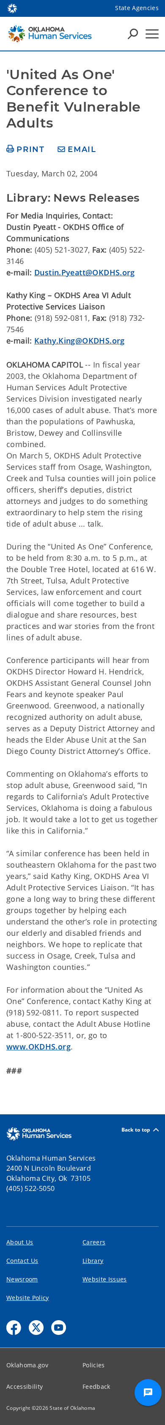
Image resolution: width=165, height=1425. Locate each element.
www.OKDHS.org (38, 1046)
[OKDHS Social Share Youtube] (58, 1327)
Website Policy (27, 1298)
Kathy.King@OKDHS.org (79, 341)
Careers (93, 1242)
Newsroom (22, 1279)
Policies (93, 1365)
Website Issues (104, 1279)
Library (92, 1261)
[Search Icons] (132, 33)
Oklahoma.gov (27, 1365)
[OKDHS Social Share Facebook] (13, 1327)
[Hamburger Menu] (152, 33)
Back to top (136, 1129)
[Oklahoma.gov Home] (12, 7)
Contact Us (22, 1261)
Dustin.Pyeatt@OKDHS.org (84, 272)
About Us (19, 1242)
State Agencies (137, 8)
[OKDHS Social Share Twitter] (36, 1327)
